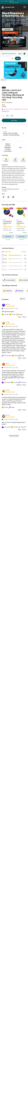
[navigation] (24, 7)
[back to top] (25, 1095)
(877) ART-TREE (6, 26)
